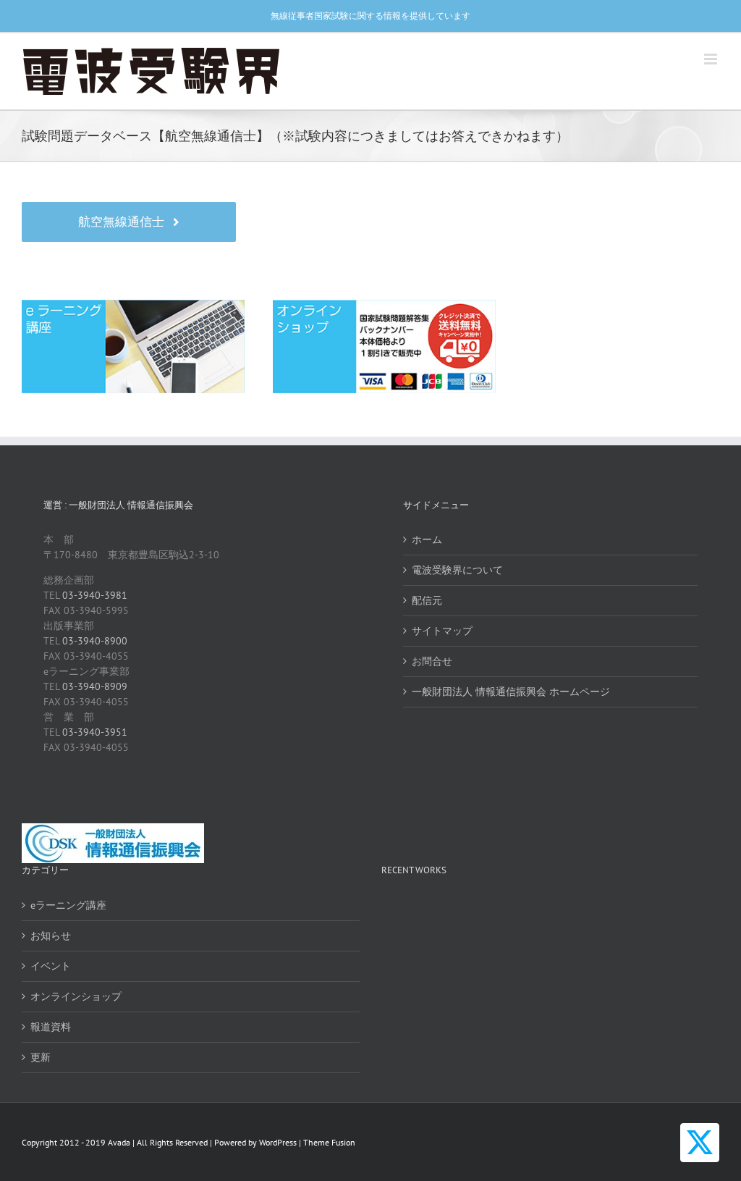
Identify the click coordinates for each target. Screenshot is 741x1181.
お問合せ (432, 661)
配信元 (427, 600)
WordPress (278, 1142)
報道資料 (50, 1026)
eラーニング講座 (68, 905)
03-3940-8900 (94, 640)
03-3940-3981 (94, 595)
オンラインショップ (76, 996)
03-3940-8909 (94, 686)
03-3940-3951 (94, 732)
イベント (50, 965)
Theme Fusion (329, 1142)
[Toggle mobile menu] (711, 59)
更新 (40, 1057)
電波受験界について (457, 569)
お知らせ (50, 935)
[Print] (133, 304)
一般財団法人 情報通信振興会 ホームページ (511, 691)
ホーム (427, 539)
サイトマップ (442, 630)
